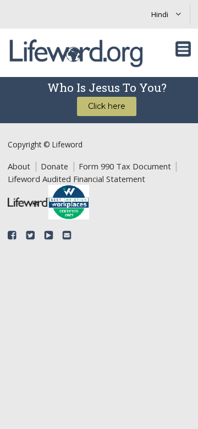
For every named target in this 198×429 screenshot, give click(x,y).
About (19, 166)
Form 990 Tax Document (125, 166)
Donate (54, 166)
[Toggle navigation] (183, 48)
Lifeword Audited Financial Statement (76, 178)
